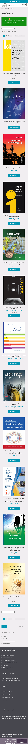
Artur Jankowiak (9, 406)
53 (18, 35)
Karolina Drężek (8, 77)
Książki (4, 636)
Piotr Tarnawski (14, 455)
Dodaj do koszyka (14, 82)
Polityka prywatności (8, 667)
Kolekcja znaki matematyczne (9, 641)
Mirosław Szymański (18, 406)
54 (21, 35)
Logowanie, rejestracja (8, 655)
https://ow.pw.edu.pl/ (6, 691)
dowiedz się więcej (10, 743)
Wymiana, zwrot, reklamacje (10, 662)
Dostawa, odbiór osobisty (9, 660)
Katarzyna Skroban (19, 358)
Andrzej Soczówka (14, 503)
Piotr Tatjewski (14, 170)
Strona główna (6, 8)
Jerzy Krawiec (17, 125)
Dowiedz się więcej (14, 127)
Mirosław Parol (14, 600)
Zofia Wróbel (14, 552)
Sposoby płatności (7, 657)
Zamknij (22, 742)
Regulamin (5, 665)
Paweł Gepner (10, 125)
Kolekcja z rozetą (6, 643)
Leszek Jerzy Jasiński (14, 218)
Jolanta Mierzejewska (18, 77)
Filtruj (4, 626)
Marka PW (5, 638)
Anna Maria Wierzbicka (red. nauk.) (14, 310)
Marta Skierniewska (9, 358)
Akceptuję (22, 739)
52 (15, 35)
